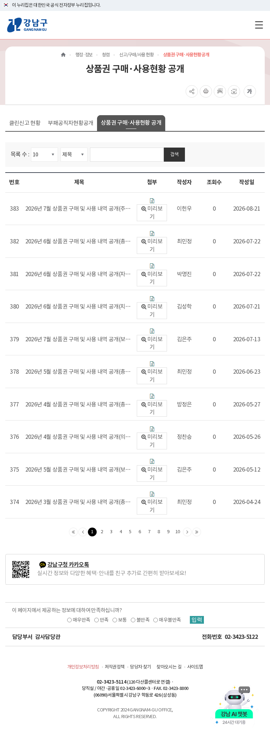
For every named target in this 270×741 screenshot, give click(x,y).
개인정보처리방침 (83, 667)
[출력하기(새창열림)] (206, 91)
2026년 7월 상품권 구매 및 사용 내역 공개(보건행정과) (77, 339)
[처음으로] (63, 55)
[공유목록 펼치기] (192, 91)
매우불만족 (170, 620)
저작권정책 (115, 667)
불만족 (142, 620)
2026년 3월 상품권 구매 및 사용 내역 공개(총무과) (77, 502)
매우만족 (81, 620)
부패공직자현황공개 (70, 122)
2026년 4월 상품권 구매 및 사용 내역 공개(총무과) (77, 405)
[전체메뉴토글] (259, 25)
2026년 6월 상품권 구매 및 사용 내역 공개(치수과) (77, 307)
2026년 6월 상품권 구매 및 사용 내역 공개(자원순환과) (77, 274)
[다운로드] (152, 200)
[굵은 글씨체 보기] (250, 91)
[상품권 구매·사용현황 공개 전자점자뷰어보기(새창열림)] (220, 91)
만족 (104, 620)
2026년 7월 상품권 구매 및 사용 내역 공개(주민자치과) (77, 209)
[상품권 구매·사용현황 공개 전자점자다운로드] (234, 91)
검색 (174, 154)
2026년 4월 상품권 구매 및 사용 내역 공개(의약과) (77, 437)
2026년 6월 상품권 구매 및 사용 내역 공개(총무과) (77, 241)
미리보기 (154, 212)
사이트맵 (195, 667)
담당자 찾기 (140, 667)
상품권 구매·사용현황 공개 (131, 122)
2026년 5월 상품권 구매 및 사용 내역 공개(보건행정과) (77, 470)
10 (177, 532)
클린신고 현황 (24, 122)
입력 (197, 619)
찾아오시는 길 (168, 667)
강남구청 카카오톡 (68, 564)
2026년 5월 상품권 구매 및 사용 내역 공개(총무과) (77, 372)
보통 (122, 620)
